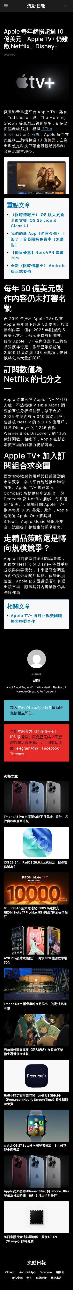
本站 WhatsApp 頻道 (35, 707)
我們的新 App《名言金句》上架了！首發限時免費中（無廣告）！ (38, 239)
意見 (29, 1278)
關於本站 (56, 1278)
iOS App (10, 1272)
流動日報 (36, 6)
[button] (6, 6)
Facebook (50, 748)
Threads (17, 753)
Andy (36, 680)
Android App (27, 1272)
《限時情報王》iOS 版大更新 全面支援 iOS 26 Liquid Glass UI (40, 220)
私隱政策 (41, 1278)
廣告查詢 (17, 1278)
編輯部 (60, 1272)
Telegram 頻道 (26, 748)
